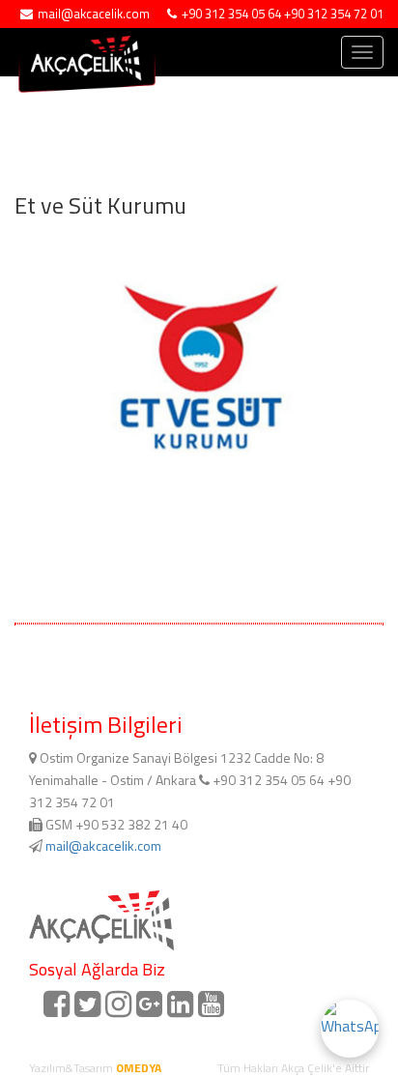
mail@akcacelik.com (103, 845)
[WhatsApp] (350, 1029)
